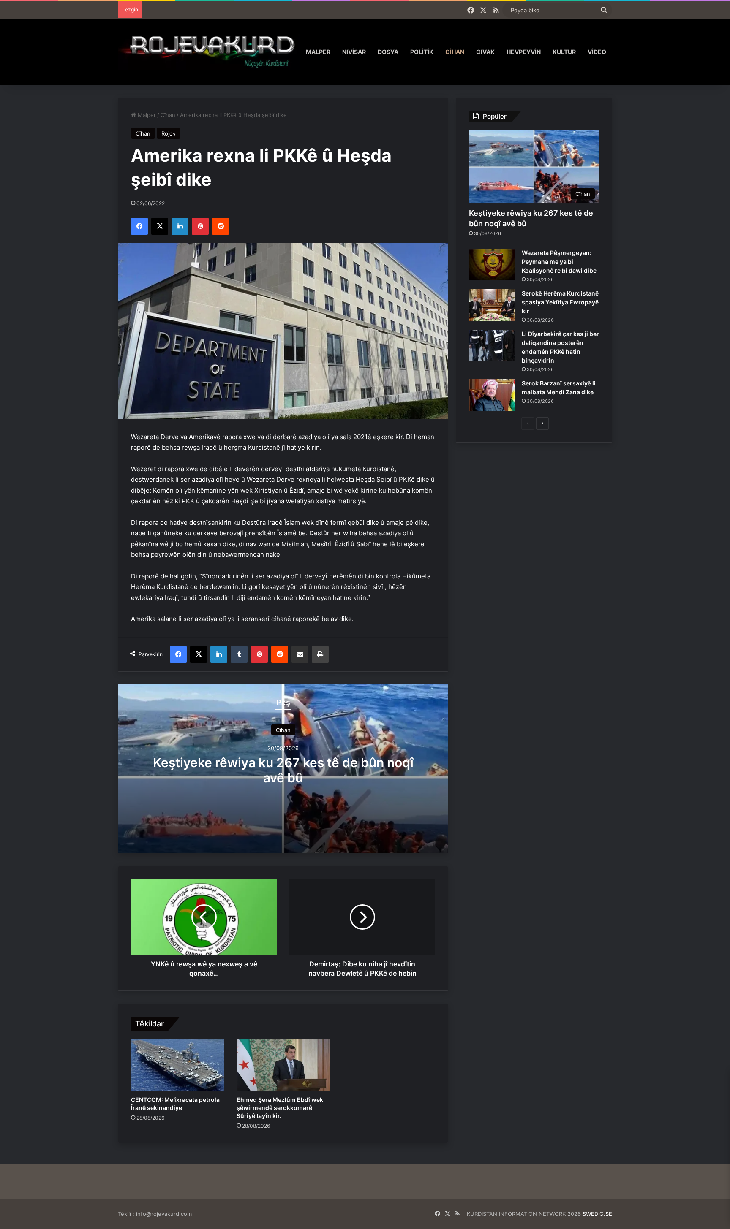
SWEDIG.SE (597, 1213)
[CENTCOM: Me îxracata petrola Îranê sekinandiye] (177, 1065)
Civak (485, 51)
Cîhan (454, 51)
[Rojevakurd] (209, 51)
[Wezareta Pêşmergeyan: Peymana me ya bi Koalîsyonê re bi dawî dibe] (492, 264)
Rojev (168, 133)
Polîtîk (421, 51)
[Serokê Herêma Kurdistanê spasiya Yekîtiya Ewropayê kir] (492, 305)
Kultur (564, 51)
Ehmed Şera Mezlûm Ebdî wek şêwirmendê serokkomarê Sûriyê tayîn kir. (280, 1107)
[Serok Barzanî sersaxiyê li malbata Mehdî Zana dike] (492, 395)
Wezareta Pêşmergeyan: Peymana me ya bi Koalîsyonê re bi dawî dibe (559, 261)
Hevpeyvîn (524, 51)
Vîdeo (597, 51)
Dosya (388, 51)
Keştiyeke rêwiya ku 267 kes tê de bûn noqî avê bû (283, 770)
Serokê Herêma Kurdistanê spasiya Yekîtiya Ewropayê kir (560, 302)
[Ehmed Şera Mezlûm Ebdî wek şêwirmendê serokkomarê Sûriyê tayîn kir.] (283, 1065)
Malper (318, 51)
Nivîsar (354, 51)
